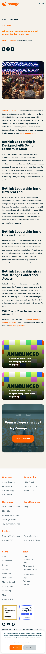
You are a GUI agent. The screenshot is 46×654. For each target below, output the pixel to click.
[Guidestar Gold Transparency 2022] (9, 612)
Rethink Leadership (10, 111)
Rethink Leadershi (27, 133)
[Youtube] (8, 624)
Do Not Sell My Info (23, 642)
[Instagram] (3, 624)
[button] (3, 49)
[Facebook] (13, 624)
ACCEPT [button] (16, 647)
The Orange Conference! (19, 326)
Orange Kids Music (32, 540)
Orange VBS (7, 540)
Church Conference (11, 536)
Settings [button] (29, 647)
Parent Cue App (31, 536)
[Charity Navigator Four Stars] (26, 612)
